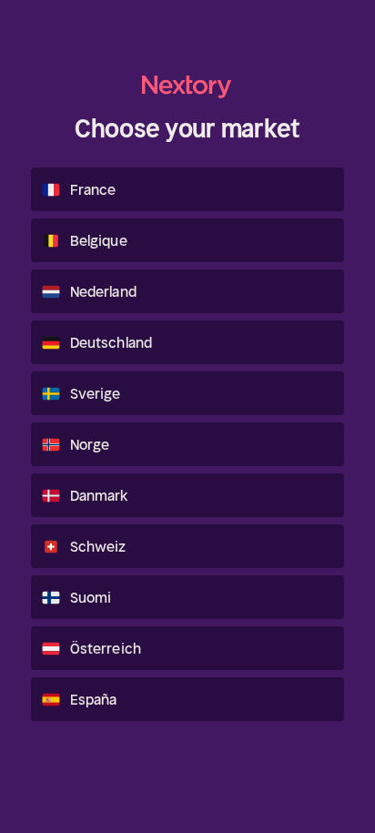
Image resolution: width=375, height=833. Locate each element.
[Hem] (187, 87)
